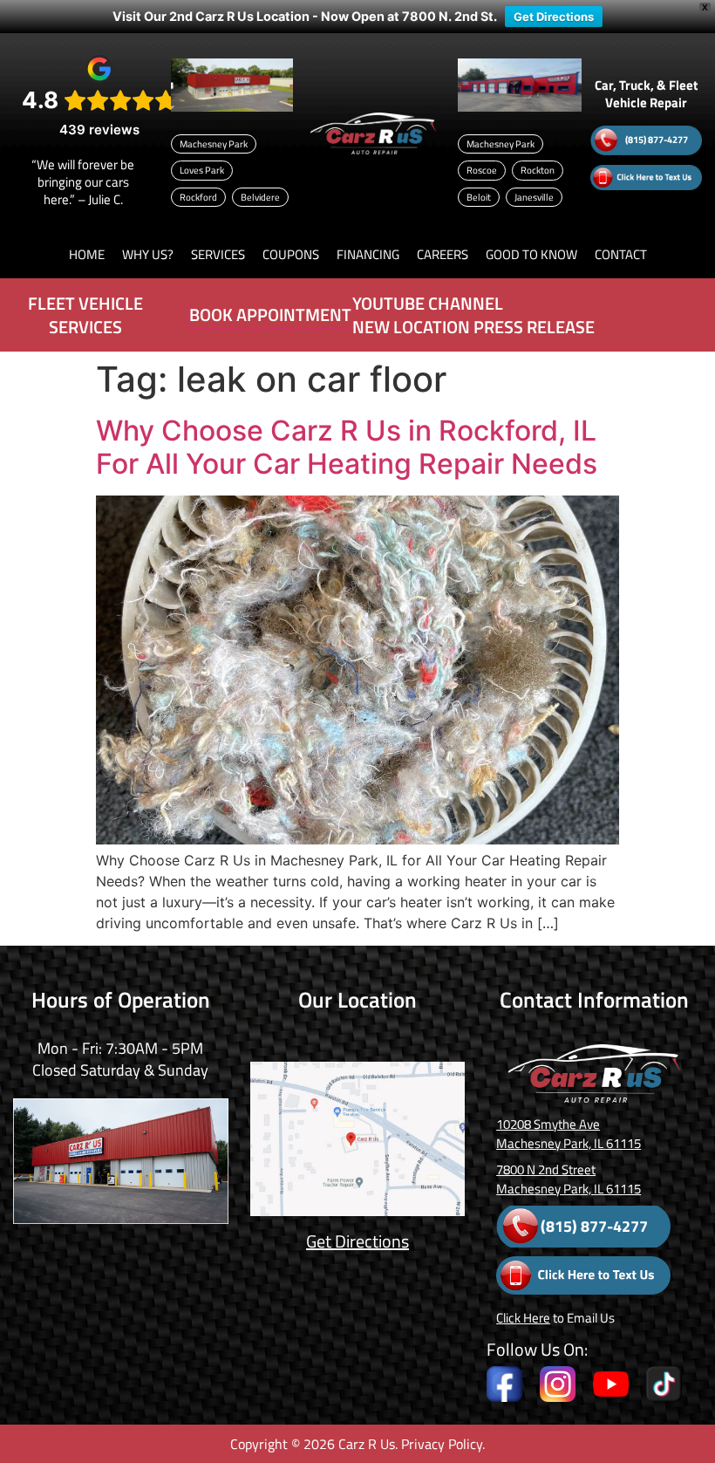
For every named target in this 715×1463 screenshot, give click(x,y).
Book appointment (270, 314)
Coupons (290, 254)
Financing (368, 254)
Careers (442, 254)
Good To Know (531, 254)
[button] (148, 254)
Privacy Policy (441, 1443)
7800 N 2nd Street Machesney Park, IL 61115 (568, 1179)
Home (87, 254)
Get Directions (554, 17)
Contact (621, 254)
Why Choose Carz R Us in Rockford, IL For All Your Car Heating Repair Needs (346, 447)
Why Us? (148, 254)
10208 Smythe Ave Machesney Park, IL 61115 (568, 1133)
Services (218, 254)
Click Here (523, 1318)
